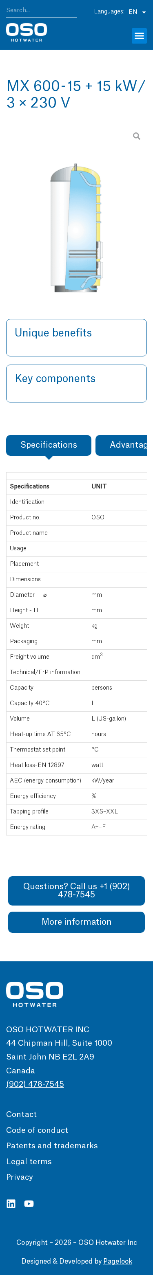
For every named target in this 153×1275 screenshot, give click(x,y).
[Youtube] (29, 1204)
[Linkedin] (11, 1204)
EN (133, 12)
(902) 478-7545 (35, 1084)
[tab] (48, 445)
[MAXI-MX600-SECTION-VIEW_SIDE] (76, 209)
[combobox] (41, 12)
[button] (139, 36)
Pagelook (117, 1261)
